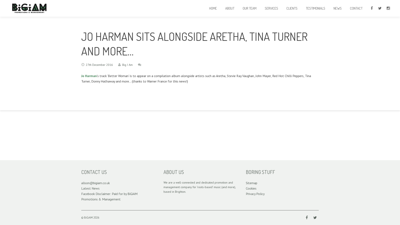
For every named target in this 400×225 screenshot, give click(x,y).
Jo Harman (89, 76)
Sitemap (251, 183)
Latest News (90, 188)
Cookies (251, 188)
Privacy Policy (255, 194)
